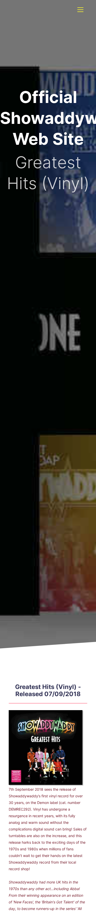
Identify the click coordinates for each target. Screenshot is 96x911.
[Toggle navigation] (80, 10)
